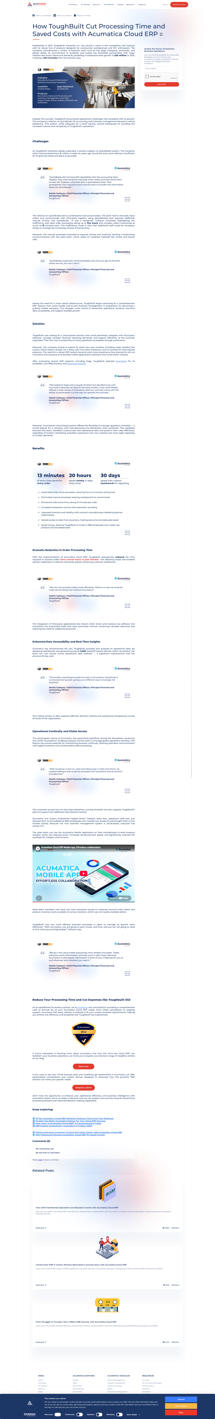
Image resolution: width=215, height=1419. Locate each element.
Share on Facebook (43, 16)
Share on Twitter (84, 16)
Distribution (77, 1386)
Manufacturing (78, 1389)
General (75, 1380)
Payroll (110, 1389)
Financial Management (116, 1380)
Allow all (181, 1399)
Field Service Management (117, 1392)
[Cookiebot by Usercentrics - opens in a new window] (30, 1414)
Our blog (145, 1380)
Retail (75, 1383)
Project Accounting (115, 1386)
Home (40, 1380)
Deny (181, 1412)
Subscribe (161, 84)
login (40, 1160)
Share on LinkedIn (64, 16)
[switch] (79, 1414)
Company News (148, 1386)
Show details (132, 1415)
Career (40, 1392)
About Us (96, 4)
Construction (77, 1392)
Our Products (109, 4)
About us (41, 1389)
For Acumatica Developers (152, 1383)
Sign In (165, 4)
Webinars (145, 1389)
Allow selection (181, 1406)
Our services (42, 1386)
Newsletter (146, 1392)
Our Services (85, 4)
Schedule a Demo (179, 4)
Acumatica (73, 4)
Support (121, 4)
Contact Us (142, 4)
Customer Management (116, 1383)
